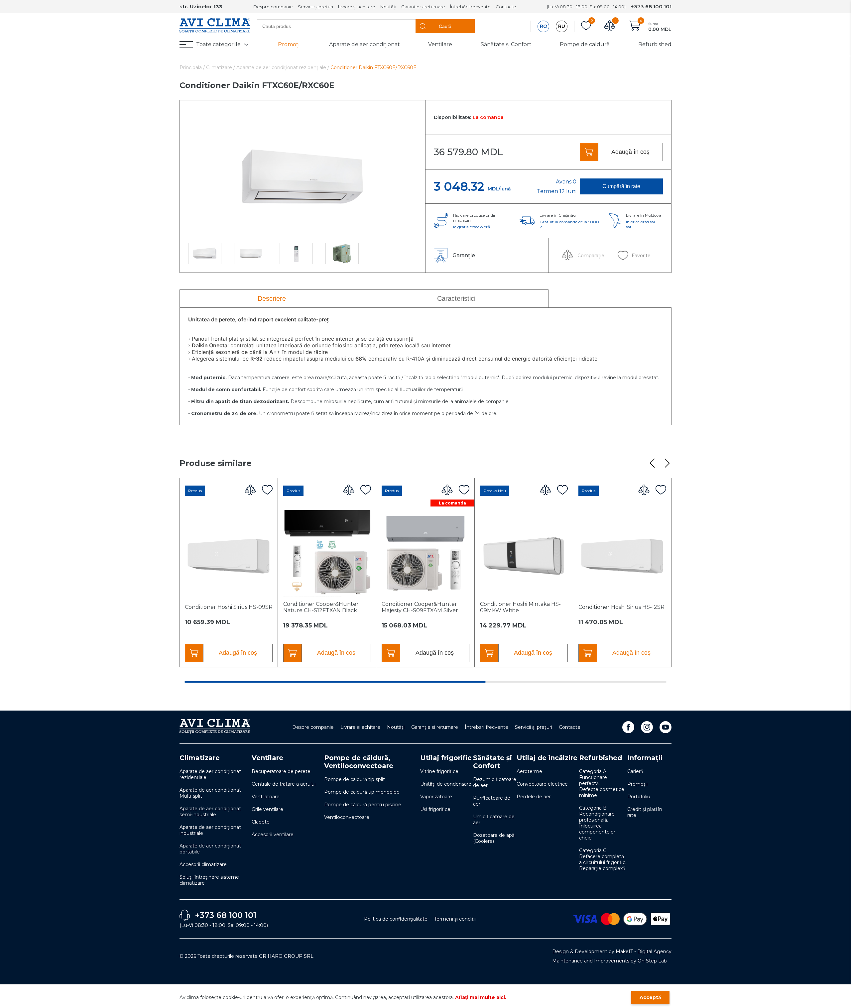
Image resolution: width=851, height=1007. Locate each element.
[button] (652, 463)
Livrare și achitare (356, 6)
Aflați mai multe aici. (480, 997)
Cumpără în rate (621, 186)
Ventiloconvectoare (346, 817)
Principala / (193, 67)
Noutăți (388, 6)
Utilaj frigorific (445, 758)
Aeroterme (529, 771)
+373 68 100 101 (651, 6)
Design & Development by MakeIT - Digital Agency (611, 951)
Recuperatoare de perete (281, 771)
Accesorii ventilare (273, 835)
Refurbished (654, 44)
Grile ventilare (267, 809)
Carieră (635, 771)
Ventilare (440, 44)
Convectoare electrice (542, 784)
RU (561, 26)
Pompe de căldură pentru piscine (362, 805)
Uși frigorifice (435, 809)
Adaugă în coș (630, 152)
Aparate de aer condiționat (364, 44)
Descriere (272, 298)
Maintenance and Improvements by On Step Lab (609, 961)
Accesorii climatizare (203, 864)
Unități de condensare (445, 784)
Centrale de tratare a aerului (283, 784)
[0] (586, 26)
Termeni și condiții (455, 919)
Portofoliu (638, 797)
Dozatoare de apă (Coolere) (494, 838)
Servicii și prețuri (315, 6)
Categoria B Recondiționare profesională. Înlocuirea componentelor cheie (597, 823)
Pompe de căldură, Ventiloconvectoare (358, 762)
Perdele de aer (534, 797)
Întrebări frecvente (470, 6)
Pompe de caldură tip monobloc (361, 792)
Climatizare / (221, 67)
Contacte (506, 6)
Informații (645, 758)
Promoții (289, 44)
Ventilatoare (266, 797)
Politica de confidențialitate (395, 919)
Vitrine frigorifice (439, 771)
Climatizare (200, 758)
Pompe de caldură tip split (354, 779)
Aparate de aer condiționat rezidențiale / (282, 67)
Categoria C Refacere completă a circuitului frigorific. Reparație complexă (602, 859)
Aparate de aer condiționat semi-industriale (210, 812)
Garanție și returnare (423, 6)
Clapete (261, 822)
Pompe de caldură (585, 44)
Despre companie (273, 6)
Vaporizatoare (436, 797)
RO (543, 26)
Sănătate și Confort (506, 44)
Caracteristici (456, 298)
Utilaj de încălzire (547, 758)
